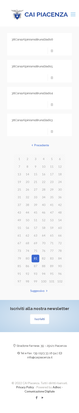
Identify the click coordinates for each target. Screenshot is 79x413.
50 (27, 220)
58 (43, 228)
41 (52, 205)
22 (43, 182)
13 (19, 174)
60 (60, 228)
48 (60, 212)
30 (60, 189)
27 (35, 189)
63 (35, 235)
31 (19, 197)
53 (52, 220)
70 (43, 243)
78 (60, 251)
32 (27, 197)
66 (60, 235)
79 (19, 258)
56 (27, 228)
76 (43, 251)
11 (52, 166)
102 (60, 281)
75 (35, 251)
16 (43, 174)
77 (52, 251)
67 (19, 243)
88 (43, 266)
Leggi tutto (61, 50)
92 (27, 273)
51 (35, 220)
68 (27, 243)
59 (52, 228)
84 (60, 258)
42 (60, 205)
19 (19, 182)
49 (19, 220)
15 (35, 174)
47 (52, 212)
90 (60, 266)
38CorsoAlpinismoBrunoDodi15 (32, 66)
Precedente (41, 145)
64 (43, 235)
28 (43, 189)
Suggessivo (37, 291)
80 (27, 258)
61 (19, 235)
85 (19, 266)
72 (60, 243)
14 (27, 174)
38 (27, 205)
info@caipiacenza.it (39, 357)
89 (52, 266)
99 (35, 281)
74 (27, 251)
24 (60, 182)
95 (52, 273)
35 (52, 197)
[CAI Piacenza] (39, 14)
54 (60, 220)
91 (19, 273)
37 (19, 205)
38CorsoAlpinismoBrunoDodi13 (32, 120)
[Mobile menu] (73, 14)
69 (35, 243)
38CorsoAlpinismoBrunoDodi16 (32, 39)
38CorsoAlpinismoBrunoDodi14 (32, 93)
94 (43, 273)
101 (51, 281)
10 (43, 166)
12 (60, 166)
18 (60, 174)
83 (52, 258)
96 (60, 273)
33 (35, 197)
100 (43, 281)
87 (35, 266)
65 (52, 235)
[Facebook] (36, 397)
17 (52, 174)
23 (52, 182)
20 (27, 182)
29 (52, 189)
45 (35, 212)
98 (27, 281)
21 (35, 182)
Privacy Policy (25, 387)
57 (35, 228)
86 (27, 266)
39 (35, 205)
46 (43, 212)
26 (27, 189)
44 (27, 212)
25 (19, 189)
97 (19, 281)
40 (43, 205)
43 (19, 212)
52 (43, 220)
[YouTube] (42, 397)
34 (43, 197)
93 (35, 273)
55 (19, 228)
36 (60, 197)
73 (19, 251)
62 (27, 235)
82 (43, 258)
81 (35, 258)
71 (52, 243)
